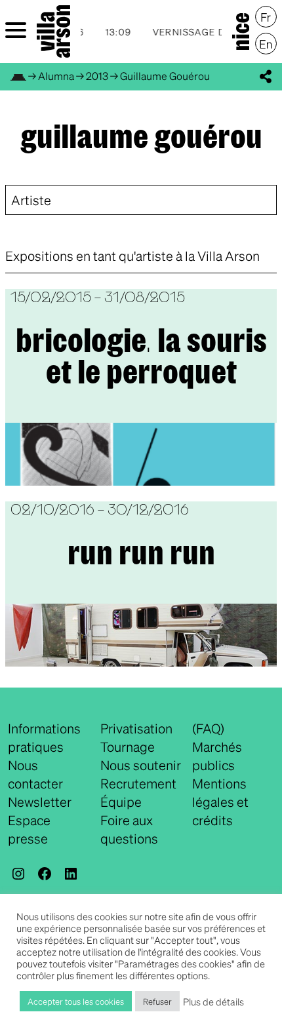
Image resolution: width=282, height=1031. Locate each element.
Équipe (121, 801)
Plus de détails (213, 1001)
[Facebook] (44, 874)
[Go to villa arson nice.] (18, 76)
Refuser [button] (157, 1001)
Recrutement (138, 783)
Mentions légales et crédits (220, 801)
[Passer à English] (266, 44)
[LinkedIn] (71, 874)
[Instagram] (18, 874)
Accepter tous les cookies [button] (76, 1001)
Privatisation (136, 728)
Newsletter (39, 801)
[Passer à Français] (266, 17)
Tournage (127, 746)
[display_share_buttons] (266, 76)
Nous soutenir (140, 764)
